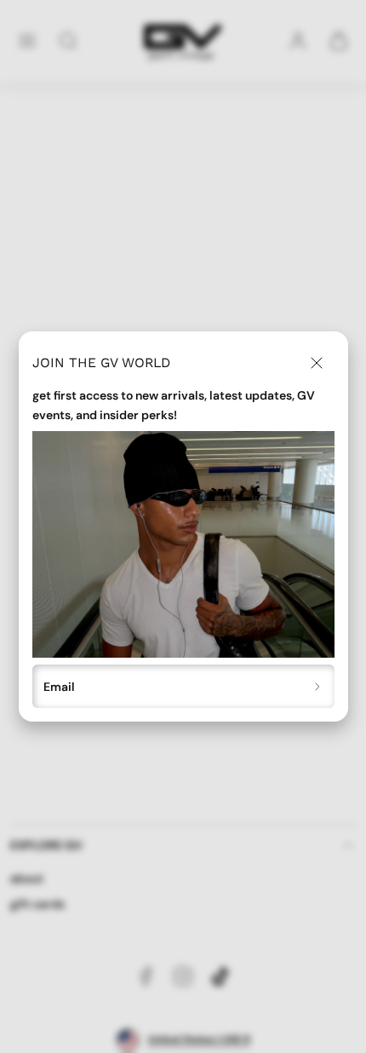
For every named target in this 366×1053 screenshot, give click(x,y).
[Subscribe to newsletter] (318, 686)
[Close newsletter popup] (317, 363)
